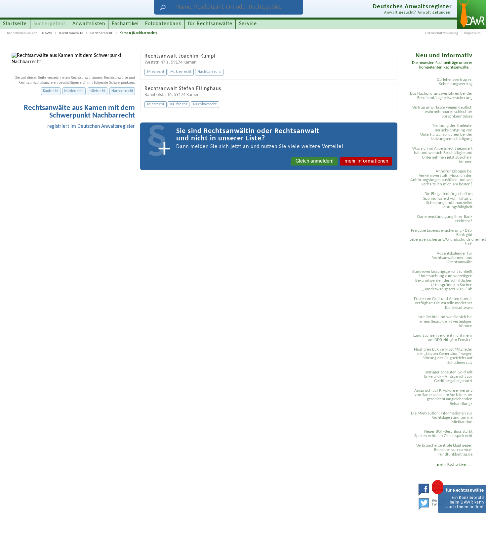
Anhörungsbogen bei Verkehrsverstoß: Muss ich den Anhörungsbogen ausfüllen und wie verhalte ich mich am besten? (441, 178)
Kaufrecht (51, 91)
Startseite (15, 23)
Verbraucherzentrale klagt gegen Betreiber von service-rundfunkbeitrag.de (444, 450)
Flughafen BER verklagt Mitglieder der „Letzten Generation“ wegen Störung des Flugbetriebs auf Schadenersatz (443, 356)
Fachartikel (125, 23)
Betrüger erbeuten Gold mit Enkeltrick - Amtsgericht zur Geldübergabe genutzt (448, 376)
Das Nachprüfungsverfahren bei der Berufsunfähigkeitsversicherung (441, 95)
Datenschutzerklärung (441, 33)
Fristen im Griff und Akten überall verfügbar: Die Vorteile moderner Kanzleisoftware (443, 303)
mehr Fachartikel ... (453, 464)
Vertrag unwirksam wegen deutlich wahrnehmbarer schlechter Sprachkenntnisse (442, 112)
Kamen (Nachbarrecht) (138, 33)
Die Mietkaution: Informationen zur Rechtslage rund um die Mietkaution (441, 417)
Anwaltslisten (88, 23)
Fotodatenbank (163, 23)
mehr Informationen (366, 161)
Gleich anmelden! (315, 161)
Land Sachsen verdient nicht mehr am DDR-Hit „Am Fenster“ (442, 337)
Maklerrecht (74, 91)
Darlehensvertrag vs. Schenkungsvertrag (454, 81)
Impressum (472, 33)
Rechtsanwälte (71, 33)
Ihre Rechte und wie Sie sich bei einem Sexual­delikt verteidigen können (445, 321)
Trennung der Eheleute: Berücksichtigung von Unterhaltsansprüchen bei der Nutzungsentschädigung (446, 132)
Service (248, 23)
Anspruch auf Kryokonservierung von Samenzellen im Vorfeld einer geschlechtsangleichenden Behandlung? (443, 397)
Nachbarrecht (101, 33)
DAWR (47, 33)
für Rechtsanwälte (210, 23)
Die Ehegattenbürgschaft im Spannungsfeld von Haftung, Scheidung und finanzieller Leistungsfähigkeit (447, 200)
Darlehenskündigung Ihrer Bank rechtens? (444, 219)
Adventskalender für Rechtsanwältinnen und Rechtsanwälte (451, 258)
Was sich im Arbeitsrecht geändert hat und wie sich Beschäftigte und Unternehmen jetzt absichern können (442, 155)
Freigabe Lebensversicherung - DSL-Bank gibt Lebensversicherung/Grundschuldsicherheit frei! (442, 237)
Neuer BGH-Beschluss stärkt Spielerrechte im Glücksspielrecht (443, 433)
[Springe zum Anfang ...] (474, 522)
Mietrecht (97, 91)
